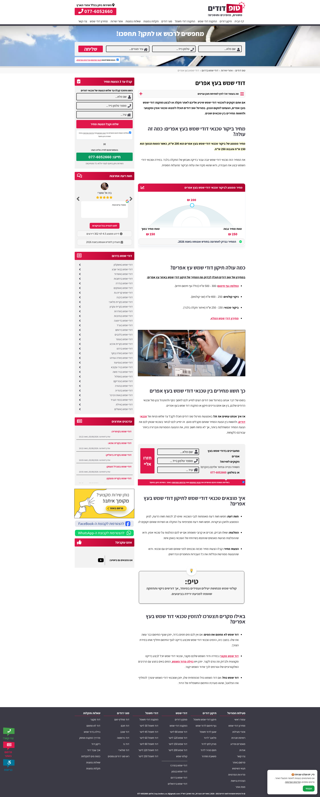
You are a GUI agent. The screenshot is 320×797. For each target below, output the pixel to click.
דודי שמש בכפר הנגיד (122, 400)
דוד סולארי (123, 750)
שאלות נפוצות (133, 21)
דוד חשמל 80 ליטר (149, 744)
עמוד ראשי (239, 719)
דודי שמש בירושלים (177, 784)
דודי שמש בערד (125, 325)
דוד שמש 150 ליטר (177, 744)
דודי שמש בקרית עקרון (121, 306)
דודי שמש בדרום (179, 777)
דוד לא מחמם (93, 725)
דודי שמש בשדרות (123, 311)
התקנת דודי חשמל (185, 21)
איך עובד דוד (93, 750)
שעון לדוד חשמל (208, 732)
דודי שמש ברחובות (123, 278)
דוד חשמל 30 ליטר (149, 725)
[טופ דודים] (226, 10)
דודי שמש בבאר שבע (122, 269)
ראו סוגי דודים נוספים (118, 756)
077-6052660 (218, 472)
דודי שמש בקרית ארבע (121, 344)
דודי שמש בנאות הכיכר (121, 395)
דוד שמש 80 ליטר (178, 732)
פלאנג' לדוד (210, 738)
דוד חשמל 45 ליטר (149, 732)
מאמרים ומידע (237, 744)
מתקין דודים (181, 719)
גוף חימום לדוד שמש (206, 725)
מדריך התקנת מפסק (89, 738)
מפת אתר (240, 787)
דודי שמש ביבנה (124, 297)
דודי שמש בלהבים (124, 334)
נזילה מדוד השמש (183, 661)
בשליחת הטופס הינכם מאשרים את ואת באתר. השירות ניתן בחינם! (190, 482)
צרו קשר (82, 21)
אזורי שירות (116, 21)
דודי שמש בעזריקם (123, 381)
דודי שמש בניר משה (123, 372)
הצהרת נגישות (238, 781)
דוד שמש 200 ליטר (177, 750)
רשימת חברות (238, 738)
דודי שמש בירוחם (124, 330)
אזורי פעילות (238, 732)
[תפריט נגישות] (9, 763)
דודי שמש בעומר (124, 339)
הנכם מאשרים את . (96, 60)
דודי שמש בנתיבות (123, 316)
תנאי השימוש (96, 60)
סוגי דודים (166, 21)
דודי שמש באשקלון (123, 264)
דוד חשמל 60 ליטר (149, 738)
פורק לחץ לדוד (208, 744)
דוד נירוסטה (123, 738)
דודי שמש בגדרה (124, 283)
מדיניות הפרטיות (179, 482)
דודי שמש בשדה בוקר (122, 353)
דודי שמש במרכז (178, 765)
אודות (242, 750)
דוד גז (126, 744)
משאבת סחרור (209, 756)
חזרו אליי (147, 461)
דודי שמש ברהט (125, 348)
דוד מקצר (95, 719)
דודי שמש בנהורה (124, 386)
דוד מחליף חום (121, 719)
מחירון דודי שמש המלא (225, 318)
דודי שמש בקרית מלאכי (121, 302)
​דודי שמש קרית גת (123, 292)
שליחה (90, 49)
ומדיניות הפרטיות (83, 60)
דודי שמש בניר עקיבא (122, 367)
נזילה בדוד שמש (92, 732)
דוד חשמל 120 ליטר (148, 750)
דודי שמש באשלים (123, 409)
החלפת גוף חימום (228, 286)
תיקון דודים (226, 21)
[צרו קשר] (9, 731)
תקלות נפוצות (151, 21)
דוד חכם (125, 725)
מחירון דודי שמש (99, 21)
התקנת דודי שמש (207, 21)
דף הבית (239, 21)
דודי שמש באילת (124, 404)
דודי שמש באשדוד (123, 274)
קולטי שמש (181, 756)
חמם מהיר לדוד (208, 750)
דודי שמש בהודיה (124, 390)
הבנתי (309, 788)
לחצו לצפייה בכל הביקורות (104, 225)
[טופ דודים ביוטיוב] (101, 560)
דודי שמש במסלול (123, 376)
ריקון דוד (95, 744)
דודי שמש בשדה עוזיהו (121, 358)
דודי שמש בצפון (179, 771)
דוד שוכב (124, 732)
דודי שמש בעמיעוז (123, 362)
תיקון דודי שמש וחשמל (205, 719)
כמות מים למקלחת (90, 756)
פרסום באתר (238, 762)
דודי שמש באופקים (123, 288)
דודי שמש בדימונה (123, 320)
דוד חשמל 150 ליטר (148, 756)
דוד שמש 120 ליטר (177, 738)
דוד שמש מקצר (229, 656)
